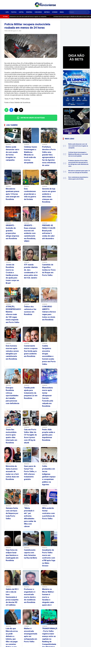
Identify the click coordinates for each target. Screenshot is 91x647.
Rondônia (29, 12)
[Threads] (21, 110)
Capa (7, 12)
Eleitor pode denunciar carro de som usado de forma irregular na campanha (23, 16)
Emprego (47, 12)
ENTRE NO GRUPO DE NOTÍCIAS (33, 118)
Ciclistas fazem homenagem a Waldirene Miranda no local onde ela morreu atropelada (78, 154)
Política (13, 12)
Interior (54, 12)
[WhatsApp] (6, 110)
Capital (21, 12)
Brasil (62, 12)
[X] (16, 110)
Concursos (38, 12)
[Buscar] (87, 12)
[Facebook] (11, 110)
